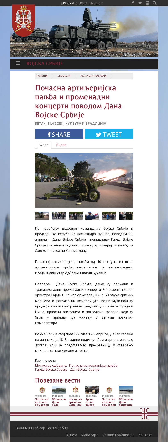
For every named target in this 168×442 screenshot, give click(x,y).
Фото (44, 144)
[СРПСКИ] (67, 3)
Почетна (41, 75)
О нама (71, 435)
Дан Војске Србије (84, 369)
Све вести (64, 75)
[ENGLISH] (96, 3)
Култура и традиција (93, 75)
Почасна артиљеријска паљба (93, 365)
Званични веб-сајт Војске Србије (42, 428)
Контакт (145, 435)
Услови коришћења (118, 435)
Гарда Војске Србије (51, 369)
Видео (61, 144)
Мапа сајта (90, 435)
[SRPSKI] (81, 3)
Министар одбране (50, 365)
